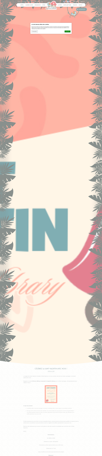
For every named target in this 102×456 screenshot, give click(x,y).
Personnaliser (34, 31)
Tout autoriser (67, 31)
